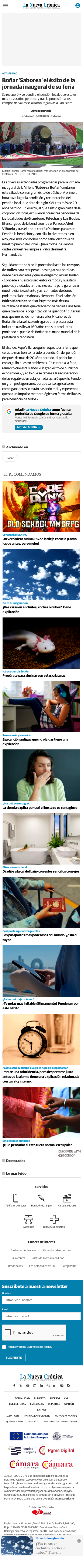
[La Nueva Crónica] (41, 1379)
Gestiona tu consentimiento (60, 1421)
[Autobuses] (28, 1221)
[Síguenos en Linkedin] (41, 1385)
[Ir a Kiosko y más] (55, 1385)
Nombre (6, 1293)
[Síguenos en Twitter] (21, 1385)
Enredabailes (15, 1266)
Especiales (37, 1404)
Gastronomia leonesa (23, 1250)
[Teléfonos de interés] (16, 1200)
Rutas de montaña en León (48, 1258)
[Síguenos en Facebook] (14, 1385)
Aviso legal (12, 1416)
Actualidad (9, 74)
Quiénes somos (14, 1421)
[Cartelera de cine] (67, 1200)
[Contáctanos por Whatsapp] (48, 1385)
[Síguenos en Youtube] (27, 1385)
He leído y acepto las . (29, 1347)
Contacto (33, 1421)
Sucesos (55, 1398)
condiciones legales (40, 1347)
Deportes (54, 1404)
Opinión (69, 1404)
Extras (41, 1410)
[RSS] (68, 1385)
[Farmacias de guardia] (54, 1221)
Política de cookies (66, 1416)
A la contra (18, 1258)
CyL (66, 1398)
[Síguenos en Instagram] (34, 1385)
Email (5, 1310)
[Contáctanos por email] (61, 1385)
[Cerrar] (79, 1541)
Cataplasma (69, 1266)
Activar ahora (27, 427)
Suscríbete (14, 1357)
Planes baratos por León (57, 1250)
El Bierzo (39, 1398)
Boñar (10, 458)
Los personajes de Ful (42, 1266)
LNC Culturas (17, 1404)
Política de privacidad (37, 1416)
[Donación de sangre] (41, 1200)
